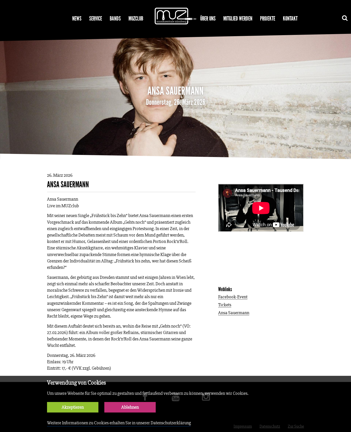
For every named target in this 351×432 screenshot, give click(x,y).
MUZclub (135, 18)
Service (95, 18)
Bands (115, 18)
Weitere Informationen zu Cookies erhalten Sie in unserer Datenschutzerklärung (119, 423)
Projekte (267, 18)
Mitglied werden (237, 18)
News (76, 18)
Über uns (208, 18)
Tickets (224, 305)
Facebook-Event (232, 297)
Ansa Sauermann (233, 313)
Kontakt (290, 18)
